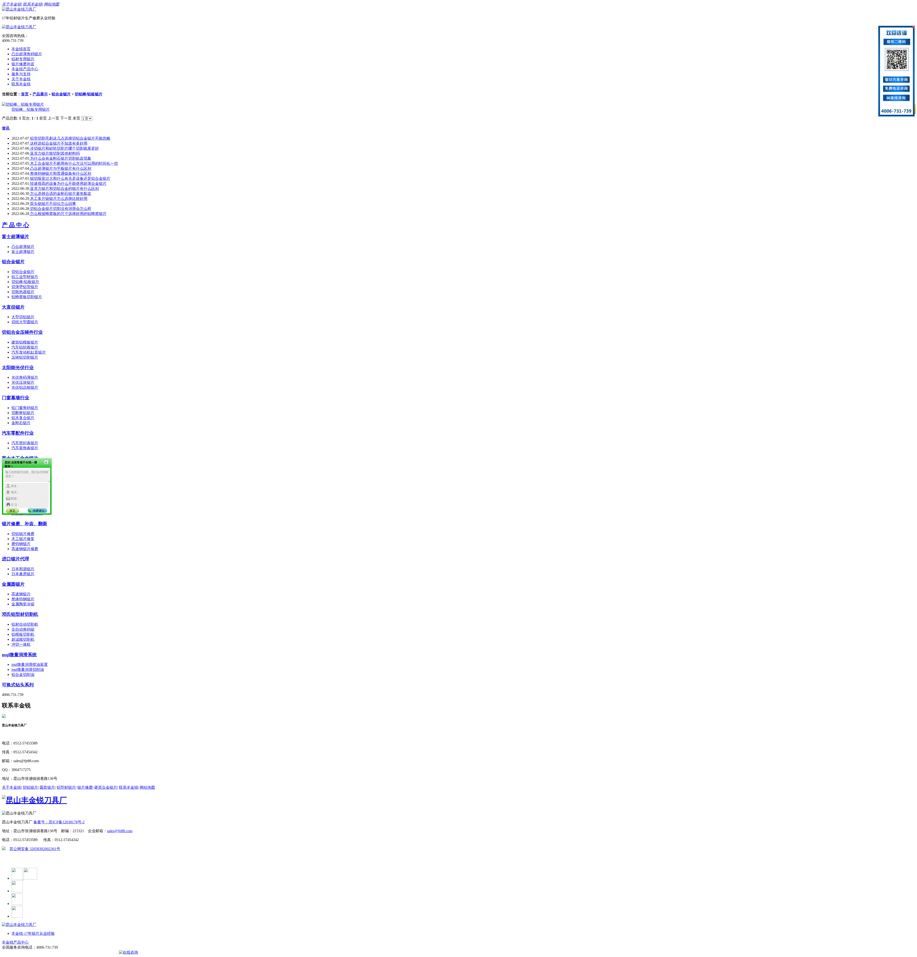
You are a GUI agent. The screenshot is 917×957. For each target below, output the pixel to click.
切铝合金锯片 (22, 272)
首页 (25, 94)
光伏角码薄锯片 (24, 377)
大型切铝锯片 (22, 317)
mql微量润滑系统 (19, 654)
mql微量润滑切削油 (27, 669)
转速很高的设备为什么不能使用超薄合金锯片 (68, 183)
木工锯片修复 (22, 539)
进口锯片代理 (15, 558)
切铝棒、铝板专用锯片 (30, 109)
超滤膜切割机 (22, 639)
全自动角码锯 (22, 629)
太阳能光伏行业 (18, 367)
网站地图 (51, 4)
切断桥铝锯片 (22, 413)
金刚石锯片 (21, 423)
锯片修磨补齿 (22, 64)
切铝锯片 (30, 787)
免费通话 (38, 510)
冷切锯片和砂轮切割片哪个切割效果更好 (64, 148)
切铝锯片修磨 (22, 534)
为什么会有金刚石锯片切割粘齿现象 (60, 158)
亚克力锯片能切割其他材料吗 (54, 153)
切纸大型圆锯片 (24, 322)
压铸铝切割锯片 (24, 357)
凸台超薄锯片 (22, 247)
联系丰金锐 (32, 4)
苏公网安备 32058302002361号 (35, 849)
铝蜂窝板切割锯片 (26, 297)
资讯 (6, 128)
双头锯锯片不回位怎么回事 (52, 204)
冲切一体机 (21, 644)
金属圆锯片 (13, 584)
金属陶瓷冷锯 (22, 604)
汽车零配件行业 (18, 433)
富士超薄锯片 (15, 236)
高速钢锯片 (21, 594)
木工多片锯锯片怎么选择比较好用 (58, 199)
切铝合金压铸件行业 (22, 332)
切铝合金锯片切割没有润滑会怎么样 (60, 209)
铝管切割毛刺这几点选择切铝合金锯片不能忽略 (69, 138)
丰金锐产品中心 (24, 69)
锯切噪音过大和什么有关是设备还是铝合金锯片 (69, 178)
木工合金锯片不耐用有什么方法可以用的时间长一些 (73, 163)
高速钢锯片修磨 (24, 549)
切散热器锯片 (22, 292)
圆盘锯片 (47, 787)
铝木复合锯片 (22, 418)
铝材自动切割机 (24, 624)
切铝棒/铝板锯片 (88, 94)
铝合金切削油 (22, 675)
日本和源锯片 (22, 569)
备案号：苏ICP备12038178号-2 (59, 822)
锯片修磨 (85, 787)
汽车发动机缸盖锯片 (28, 352)
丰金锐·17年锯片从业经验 (33, 933)
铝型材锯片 (66, 787)
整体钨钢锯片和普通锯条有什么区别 (60, 173)
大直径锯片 (13, 307)
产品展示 (40, 94)
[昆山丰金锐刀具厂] (19, 9)
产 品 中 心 (15, 225)
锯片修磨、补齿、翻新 (24, 523)
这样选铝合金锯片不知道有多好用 (58, 143)
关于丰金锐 (11, 4)
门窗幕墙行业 (15, 397)
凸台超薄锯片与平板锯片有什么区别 (60, 168)
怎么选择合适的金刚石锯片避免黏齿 (60, 193)
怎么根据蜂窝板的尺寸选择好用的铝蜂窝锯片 (68, 214)
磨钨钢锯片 (21, 544)
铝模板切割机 (22, 634)
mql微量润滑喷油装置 (29, 664)
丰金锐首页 (21, 49)
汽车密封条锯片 (24, 443)
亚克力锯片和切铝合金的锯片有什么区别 (64, 188)
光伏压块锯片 (22, 382)
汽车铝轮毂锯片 (24, 347)
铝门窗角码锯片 (24, 408)
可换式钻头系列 (18, 684)
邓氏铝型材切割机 (20, 614)
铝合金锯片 (61, 94)
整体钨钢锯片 (22, 599)
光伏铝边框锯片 (24, 387)
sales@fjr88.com (119, 831)
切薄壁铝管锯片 (24, 287)
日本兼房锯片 (22, 574)
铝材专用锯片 (22, 59)
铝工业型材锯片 (24, 277)
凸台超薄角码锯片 (26, 54)
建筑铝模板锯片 (24, 342)
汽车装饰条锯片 (24, 448)
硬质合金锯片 (105, 787)
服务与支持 (21, 74)
